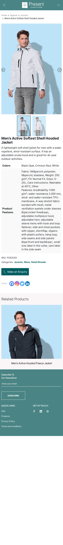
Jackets (24, 15)
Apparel (13, 15)
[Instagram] (17, 283)
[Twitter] (22, 283)
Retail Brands (38, 262)
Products (5, 416)
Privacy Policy (8, 421)
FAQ (3, 411)
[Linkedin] (27, 283)
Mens (27, 262)
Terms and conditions (11, 426)
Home (4, 15)
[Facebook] (11, 283)
